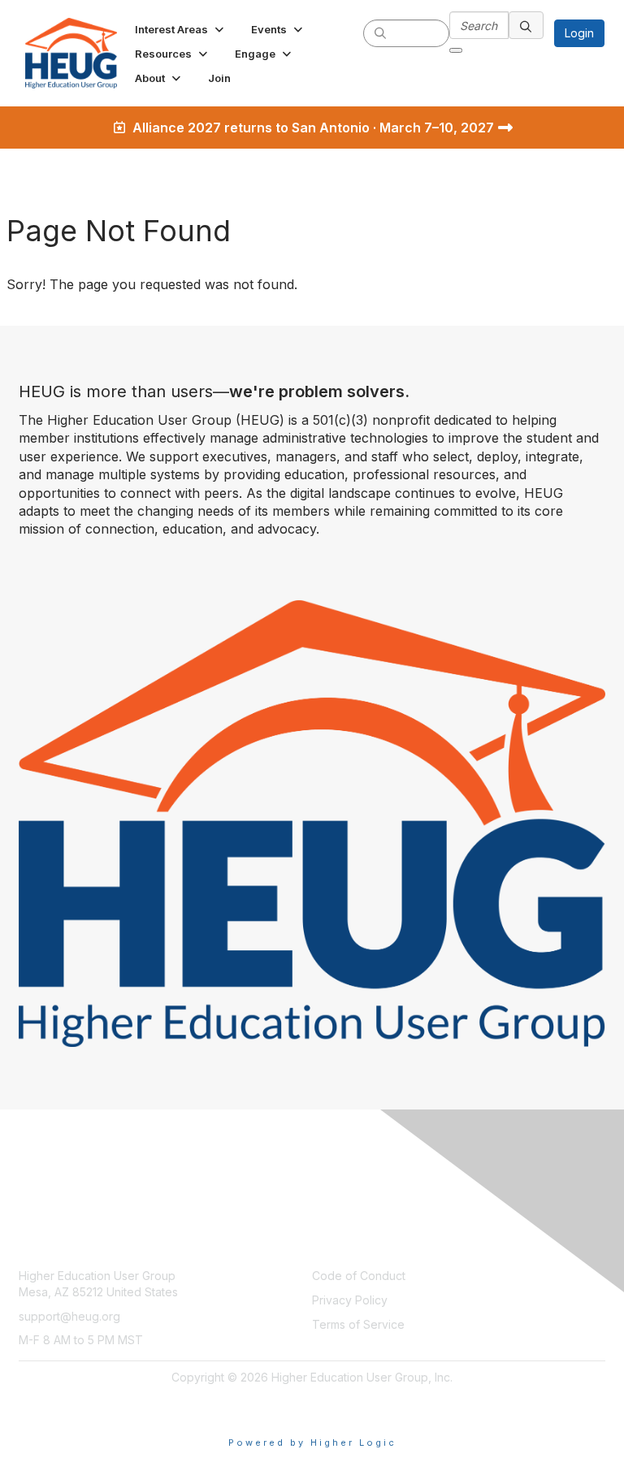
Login (579, 33)
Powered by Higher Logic (312, 1442)
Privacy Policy (350, 1300)
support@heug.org (69, 1316)
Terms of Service (358, 1324)
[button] (181, 29)
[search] (380, 32)
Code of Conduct (358, 1275)
